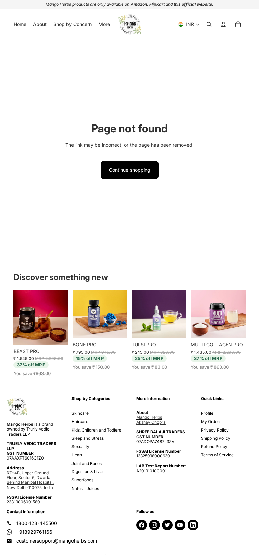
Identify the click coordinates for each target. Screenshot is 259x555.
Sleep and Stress (87, 438)
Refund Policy (214, 446)
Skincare (80, 413)
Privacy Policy (215, 430)
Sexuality (80, 446)
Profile (207, 413)
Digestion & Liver (87, 471)
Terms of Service (217, 454)
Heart (76, 454)
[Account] (223, 24)
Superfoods (82, 479)
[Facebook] (141, 525)
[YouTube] (180, 525)
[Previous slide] (18, 317)
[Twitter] (167, 525)
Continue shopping (129, 170)
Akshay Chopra (151, 422)
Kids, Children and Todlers (96, 430)
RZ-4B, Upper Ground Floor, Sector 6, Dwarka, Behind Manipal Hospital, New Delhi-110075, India (30, 480)
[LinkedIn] (193, 525)
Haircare (79, 421)
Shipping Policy (215, 438)
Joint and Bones (86, 463)
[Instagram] (154, 525)
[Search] (209, 24)
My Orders (211, 421)
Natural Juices (85, 488)
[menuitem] (104, 24)
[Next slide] (63, 317)
